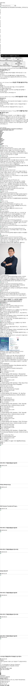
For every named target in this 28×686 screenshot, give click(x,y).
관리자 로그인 (4, 682)
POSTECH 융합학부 (5, 676)
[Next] (2, 443)
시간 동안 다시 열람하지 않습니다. (10, 55)
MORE (2, 71)
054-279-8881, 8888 (7, 668)
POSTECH (2, 675)
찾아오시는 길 (3, 683)
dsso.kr (8, 681)
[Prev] (0, 443)
